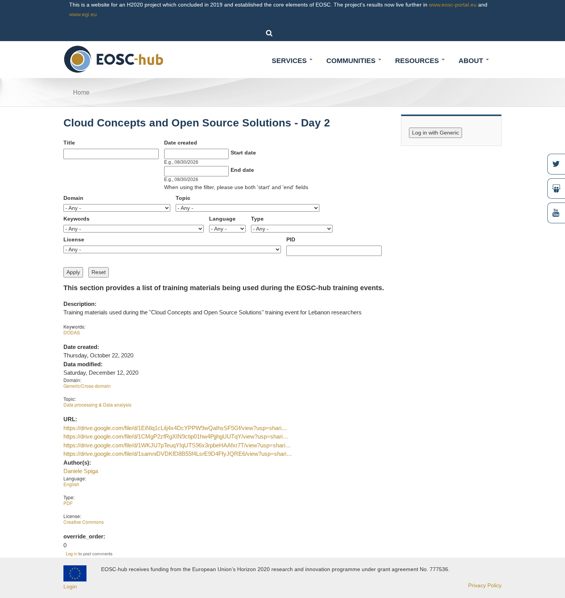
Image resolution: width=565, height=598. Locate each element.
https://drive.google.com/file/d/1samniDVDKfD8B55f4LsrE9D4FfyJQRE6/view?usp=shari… (177, 453)
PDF (68, 503)
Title (69, 143)
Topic (183, 198)
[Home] (114, 59)
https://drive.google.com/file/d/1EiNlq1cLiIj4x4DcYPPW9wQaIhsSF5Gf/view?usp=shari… (175, 428)
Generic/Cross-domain (87, 385)
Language (222, 219)
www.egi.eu (83, 14)
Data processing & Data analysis (97, 404)
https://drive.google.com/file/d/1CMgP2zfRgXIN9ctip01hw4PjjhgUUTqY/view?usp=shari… (175, 436)
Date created (180, 143)
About (472, 61)
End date (242, 170)
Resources (418, 61)
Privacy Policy (485, 585)
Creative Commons (83, 521)
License (73, 239)
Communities (351, 61)
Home (81, 92)
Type (257, 219)
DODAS (71, 332)
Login (70, 586)
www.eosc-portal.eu (453, 5)
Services (290, 61)
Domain (73, 198)
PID (290, 239)
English (71, 484)
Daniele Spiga (80, 471)
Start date (243, 153)
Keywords (76, 219)
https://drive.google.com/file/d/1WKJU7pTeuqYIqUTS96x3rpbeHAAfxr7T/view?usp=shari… (177, 445)
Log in (71, 553)
